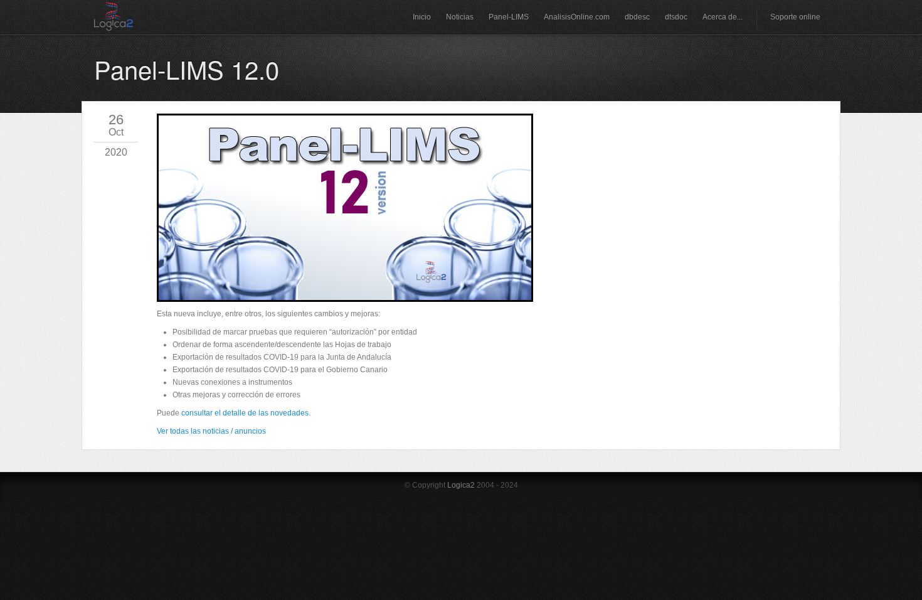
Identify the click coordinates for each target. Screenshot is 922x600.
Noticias (460, 17)
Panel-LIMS (509, 17)
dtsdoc (676, 17)
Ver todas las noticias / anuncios (211, 431)
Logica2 (461, 485)
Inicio (422, 17)
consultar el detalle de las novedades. (245, 413)
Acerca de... (722, 17)
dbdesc (637, 17)
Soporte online (795, 17)
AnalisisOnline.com (577, 17)
